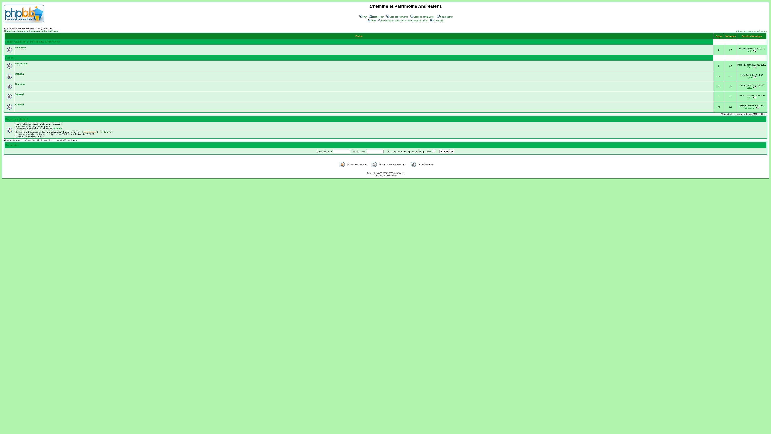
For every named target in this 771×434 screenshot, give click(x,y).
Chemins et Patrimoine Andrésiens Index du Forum (31, 31)
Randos (19, 74)
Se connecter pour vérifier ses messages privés (404, 20)
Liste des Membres (398, 17)
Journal (19, 94)
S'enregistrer (446, 17)
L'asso (9, 57)
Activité (19, 104)
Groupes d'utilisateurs (424, 17)
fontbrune (57, 128)
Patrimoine (21, 63)
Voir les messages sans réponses (751, 31)
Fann (749, 67)
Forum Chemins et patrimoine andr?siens (32, 41)
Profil (373, 20)
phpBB (379, 173)
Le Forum (20, 47)
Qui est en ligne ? (16, 119)
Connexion (438, 20)
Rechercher (378, 17)
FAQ (364, 17)
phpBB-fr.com (392, 175)
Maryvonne (750, 108)
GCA (750, 51)
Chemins (20, 84)
